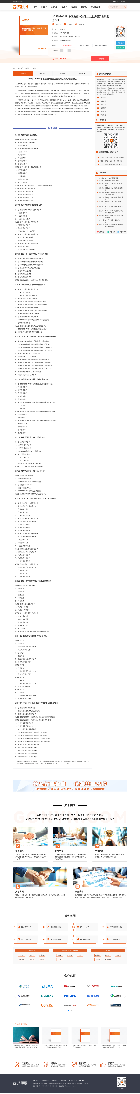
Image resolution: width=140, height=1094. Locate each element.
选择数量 (55, 50)
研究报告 (20, 68)
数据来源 (103, 101)
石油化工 (28, 68)
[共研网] (19, 7)
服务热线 (55, 37)
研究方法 (103, 97)
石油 (34, 68)
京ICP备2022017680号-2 (82, 1083)
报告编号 (55, 29)
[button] (15, 996)
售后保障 (103, 108)
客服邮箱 (55, 40)
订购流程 (103, 111)
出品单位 (55, 33)
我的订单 (115, 1)
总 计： (55, 58)
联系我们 (103, 115)
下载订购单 (123, 232)
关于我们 (123, 1)
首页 (14, 68)
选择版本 (55, 45)
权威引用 (103, 104)
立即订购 (100, 59)
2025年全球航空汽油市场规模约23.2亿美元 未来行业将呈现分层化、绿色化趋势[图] (26, 1047)
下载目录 (112, 232)
